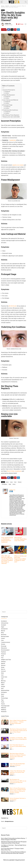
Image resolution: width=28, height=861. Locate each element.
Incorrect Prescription (9, 90)
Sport (2, 694)
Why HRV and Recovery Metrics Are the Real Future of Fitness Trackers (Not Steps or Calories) (7, 559)
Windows (3, 711)
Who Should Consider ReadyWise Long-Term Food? (20, 539)
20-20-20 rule (12, 306)
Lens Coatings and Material (10, 100)
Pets (2, 688)
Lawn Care (4, 677)
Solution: (7, 113)
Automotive (4, 628)
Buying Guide (5, 636)
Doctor (7, 482)
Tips (2, 700)
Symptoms (7, 91)
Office (2, 684)
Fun (2, 657)
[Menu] (2, 2)
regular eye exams (17, 165)
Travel (3, 704)
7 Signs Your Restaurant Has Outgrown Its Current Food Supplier (17, 772)
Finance (3, 653)
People (3, 686)
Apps (2, 627)
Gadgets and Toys (6, 659)
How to (3, 669)
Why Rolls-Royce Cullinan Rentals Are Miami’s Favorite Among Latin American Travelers (18, 756)
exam (11, 482)
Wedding (3, 709)
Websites (3, 707)
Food (2, 655)
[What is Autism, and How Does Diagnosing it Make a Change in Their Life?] (20, 546)
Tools (2, 702)
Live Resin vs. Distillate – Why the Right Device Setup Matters (18, 738)
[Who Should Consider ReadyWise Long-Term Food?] (20, 528)
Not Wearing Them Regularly (11, 115)
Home (2, 6)
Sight (10, 484)
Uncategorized (5, 705)
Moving (3, 680)
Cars (2, 640)
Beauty (3, 630)
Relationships (5, 690)
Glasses (19, 482)
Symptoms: (8, 111)
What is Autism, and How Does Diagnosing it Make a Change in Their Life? (20, 559)
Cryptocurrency (5, 642)
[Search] (25, 2)
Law (2, 675)
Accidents (4, 621)
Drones (3, 644)
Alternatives (4, 623)
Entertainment (5, 650)
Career (3, 638)
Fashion (3, 652)
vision (14, 484)
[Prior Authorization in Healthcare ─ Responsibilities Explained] (7, 528)
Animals (3, 625)
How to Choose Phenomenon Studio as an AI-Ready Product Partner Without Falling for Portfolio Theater (18, 790)
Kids (2, 673)
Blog (2, 632)
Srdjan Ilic (8, 23)
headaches (12, 140)
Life (2, 679)
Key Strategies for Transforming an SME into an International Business (18, 781)
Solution (7, 93)
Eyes (15, 482)
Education (4, 648)
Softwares (4, 692)
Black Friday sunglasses (14, 471)
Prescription (4, 484)
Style (2, 696)
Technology (4, 698)
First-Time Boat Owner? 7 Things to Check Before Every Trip (18, 746)
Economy (3, 646)
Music (3, 682)
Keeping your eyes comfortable (11, 117)
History (3, 665)
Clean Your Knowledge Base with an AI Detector (17, 764)
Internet (3, 671)
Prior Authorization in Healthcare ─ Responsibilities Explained (7, 540)
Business (3, 634)
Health (7, 6)
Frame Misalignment (9, 95)
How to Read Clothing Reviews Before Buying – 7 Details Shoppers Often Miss (18, 722)
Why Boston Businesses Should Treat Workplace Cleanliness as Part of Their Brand (18, 730)
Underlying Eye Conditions (10, 110)
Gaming (3, 661)
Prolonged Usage (7, 105)
